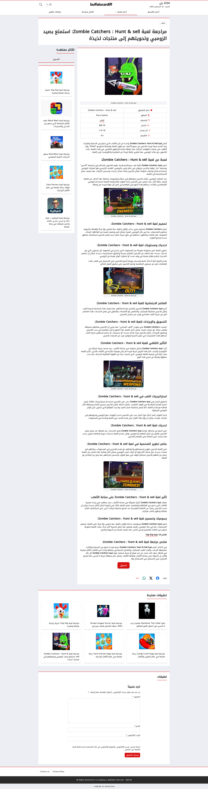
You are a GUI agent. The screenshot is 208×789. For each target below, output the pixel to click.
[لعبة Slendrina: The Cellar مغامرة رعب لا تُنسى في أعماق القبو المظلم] (147, 615)
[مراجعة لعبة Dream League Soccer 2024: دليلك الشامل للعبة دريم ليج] (104, 615)
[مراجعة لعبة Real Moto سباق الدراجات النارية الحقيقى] (56, 146)
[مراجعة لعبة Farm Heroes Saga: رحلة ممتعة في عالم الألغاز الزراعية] (56, 178)
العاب (163, 23)
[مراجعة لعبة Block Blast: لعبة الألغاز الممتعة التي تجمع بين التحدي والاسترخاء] (56, 114)
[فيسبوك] (157, 578)
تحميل (123, 565)
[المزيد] (137, 578)
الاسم (137, 726)
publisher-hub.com (116, 780)
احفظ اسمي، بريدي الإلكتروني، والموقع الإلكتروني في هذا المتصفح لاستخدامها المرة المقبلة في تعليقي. (106, 748)
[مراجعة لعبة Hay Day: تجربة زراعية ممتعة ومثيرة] (56, 82)
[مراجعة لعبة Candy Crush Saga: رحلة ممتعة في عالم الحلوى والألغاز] (147, 647)
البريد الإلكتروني (133, 735)
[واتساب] (144, 578)
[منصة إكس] (150, 578)
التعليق (136, 697)
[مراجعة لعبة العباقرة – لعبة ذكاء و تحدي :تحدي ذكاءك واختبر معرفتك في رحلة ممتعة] (56, 213)
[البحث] (40, 4)
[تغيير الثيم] (49, 4)
